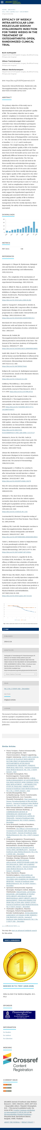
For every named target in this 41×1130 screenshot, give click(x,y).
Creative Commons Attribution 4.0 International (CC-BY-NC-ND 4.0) (19, 1111)
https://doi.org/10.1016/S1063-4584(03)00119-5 (18, 318)
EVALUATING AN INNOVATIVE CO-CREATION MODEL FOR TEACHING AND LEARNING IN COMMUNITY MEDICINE (22, 878)
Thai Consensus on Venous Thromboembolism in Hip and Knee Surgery (21, 801)
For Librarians (7, 1038)
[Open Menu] (2, 2)
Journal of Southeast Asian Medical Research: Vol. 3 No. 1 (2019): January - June (22, 769)
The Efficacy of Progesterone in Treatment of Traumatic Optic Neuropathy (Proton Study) (22, 831)
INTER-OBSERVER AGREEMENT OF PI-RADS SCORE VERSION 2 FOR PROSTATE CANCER (21, 915)
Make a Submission (12, 940)
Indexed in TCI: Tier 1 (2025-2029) (18, 986)
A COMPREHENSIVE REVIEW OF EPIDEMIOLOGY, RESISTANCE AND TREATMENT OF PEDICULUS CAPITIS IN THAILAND (20, 814)
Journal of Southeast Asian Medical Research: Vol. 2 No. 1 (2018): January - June (22, 790)
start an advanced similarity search (24, 931)
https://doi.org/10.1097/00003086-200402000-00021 (20, 537)
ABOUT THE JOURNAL (12, 1122)
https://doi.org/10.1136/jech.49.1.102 (15, 512)
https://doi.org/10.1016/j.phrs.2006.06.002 (16, 300)
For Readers (7, 1032)
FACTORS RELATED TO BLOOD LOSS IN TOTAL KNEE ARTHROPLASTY (20, 849)
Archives (11, 9)
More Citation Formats (13, 674)
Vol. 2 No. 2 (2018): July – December (15, 12)
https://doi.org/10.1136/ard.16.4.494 (14, 379)
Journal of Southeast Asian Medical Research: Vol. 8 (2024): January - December (21, 869)
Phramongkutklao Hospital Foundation (17, 1114)
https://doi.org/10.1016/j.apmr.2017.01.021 (17, 596)
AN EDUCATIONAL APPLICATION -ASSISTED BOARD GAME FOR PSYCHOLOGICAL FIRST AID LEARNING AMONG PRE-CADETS (22, 863)
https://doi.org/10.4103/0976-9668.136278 (16, 481)
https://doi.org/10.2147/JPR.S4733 (21, 392)
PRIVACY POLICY (27, 1122)
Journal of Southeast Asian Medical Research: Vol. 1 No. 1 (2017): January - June (22, 804)
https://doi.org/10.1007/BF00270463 (14, 366)
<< (3, 926)
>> (19, 926)
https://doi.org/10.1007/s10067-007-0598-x (16, 552)
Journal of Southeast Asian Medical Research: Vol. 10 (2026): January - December (21, 883)
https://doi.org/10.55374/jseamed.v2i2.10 (20, 81)
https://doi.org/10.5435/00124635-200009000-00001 (20, 348)
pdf (6, 629)
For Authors (7, 1035)
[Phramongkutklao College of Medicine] (19, 1019)
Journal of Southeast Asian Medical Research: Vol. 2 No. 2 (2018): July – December (22, 852)
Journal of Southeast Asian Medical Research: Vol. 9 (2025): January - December (21, 820)
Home (4, 9)
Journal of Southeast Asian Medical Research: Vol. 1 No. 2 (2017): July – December (22, 919)
